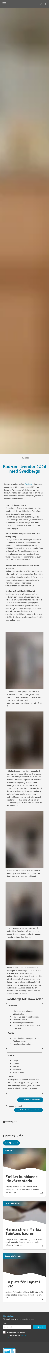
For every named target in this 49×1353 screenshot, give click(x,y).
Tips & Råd (25, 458)
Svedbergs (29, 484)
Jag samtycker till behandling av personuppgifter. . (17, 1335)
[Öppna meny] (4, 4)
